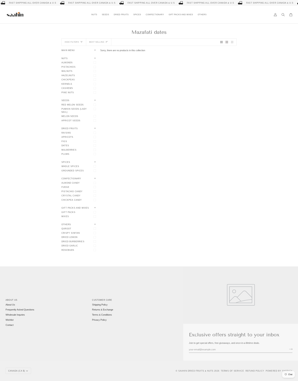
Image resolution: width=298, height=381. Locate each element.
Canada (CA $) (16, 371)
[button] (94, 14)
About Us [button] (11, 300)
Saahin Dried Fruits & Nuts (195, 371)
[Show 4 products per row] (233, 42)
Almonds (67, 62)
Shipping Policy (100, 304)
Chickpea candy (71, 200)
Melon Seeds (69, 116)
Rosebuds (67, 250)
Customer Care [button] (102, 300)
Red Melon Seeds (72, 105)
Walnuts (66, 71)
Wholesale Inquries (15, 315)
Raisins (66, 133)
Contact (10, 325)
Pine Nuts (67, 92)
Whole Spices (70, 166)
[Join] (289, 349)
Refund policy (255, 371)
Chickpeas (68, 79)
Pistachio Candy (72, 191)
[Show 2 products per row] (221, 42)
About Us (10, 304)
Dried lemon (69, 237)
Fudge (65, 187)
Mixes (65, 216)
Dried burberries (72, 241)
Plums (65, 154)
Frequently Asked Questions (20, 309)
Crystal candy (71, 195)
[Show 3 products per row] (227, 42)
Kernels (66, 84)
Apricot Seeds (70, 120)
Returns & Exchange (102, 309)
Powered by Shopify (279, 371)
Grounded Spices (72, 170)
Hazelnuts (68, 75)
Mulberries (69, 150)
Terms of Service (232, 371)
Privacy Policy (99, 320)
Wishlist (10, 320)
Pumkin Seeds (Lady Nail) (74, 110)
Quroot (66, 228)
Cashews (67, 88)
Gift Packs (68, 212)
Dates (65, 145)
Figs (64, 141)
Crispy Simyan (70, 233)
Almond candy (70, 183)
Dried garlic (69, 246)
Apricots (67, 137)
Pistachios (68, 67)
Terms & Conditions (102, 315)
